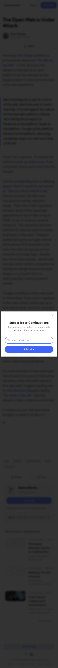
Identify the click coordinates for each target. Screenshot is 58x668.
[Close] (53, 315)
